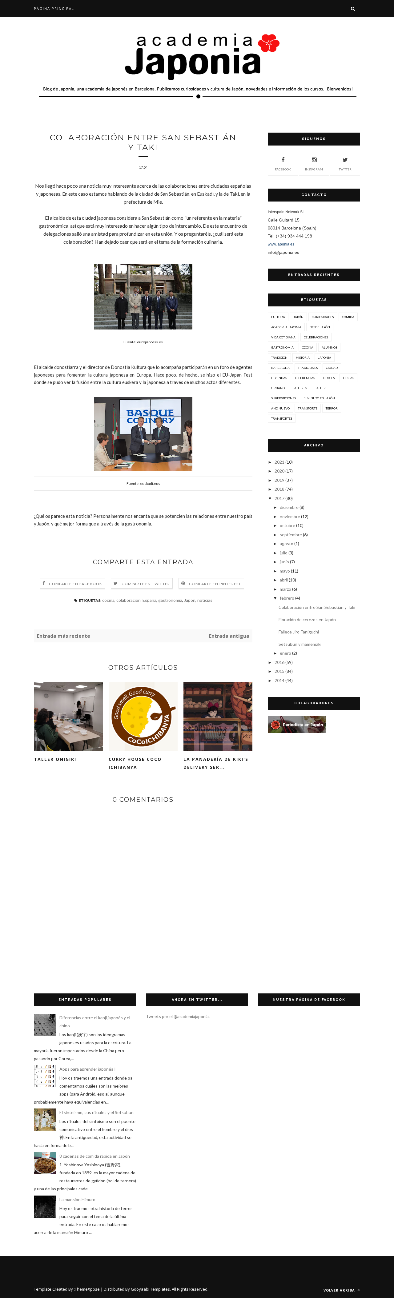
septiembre (291, 534)
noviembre (290, 516)
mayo (285, 570)
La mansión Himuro (77, 1199)
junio (284, 561)
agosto (286, 543)
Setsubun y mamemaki (300, 644)
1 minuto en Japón (319, 398)
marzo (285, 589)
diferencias (305, 378)
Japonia (324, 357)
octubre (287, 525)
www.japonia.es (281, 244)
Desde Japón (320, 327)
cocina (108, 600)
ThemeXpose (87, 1289)
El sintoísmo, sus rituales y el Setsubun (96, 1112)
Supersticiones (283, 398)
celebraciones (316, 337)
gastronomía (170, 600)
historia (303, 357)
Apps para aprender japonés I (87, 1069)
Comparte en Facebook (75, 583)
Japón (189, 600)
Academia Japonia (286, 327)
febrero (287, 598)
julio (283, 552)
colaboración (128, 600)
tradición (279, 357)
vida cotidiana (283, 337)
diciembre (289, 507)
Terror (332, 408)
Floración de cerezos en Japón (307, 619)
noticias (204, 600)
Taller (320, 388)
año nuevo (280, 408)
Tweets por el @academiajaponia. (178, 1016)
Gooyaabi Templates (150, 1289)
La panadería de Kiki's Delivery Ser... (215, 763)
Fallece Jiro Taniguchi (299, 631)
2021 (279, 462)
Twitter (345, 169)
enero (285, 653)
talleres (300, 388)
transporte (307, 408)
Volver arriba (340, 1290)
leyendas (279, 378)
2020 (279, 470)
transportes (281, 418)
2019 (279, 480)
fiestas (348, 378)
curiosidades (323, 317)
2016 (279, 662)
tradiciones (308, 367)
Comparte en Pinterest (215, 583)
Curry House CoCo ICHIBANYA (135, 763)
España (149, 600)
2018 (279, 489)
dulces (329, 378)
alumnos (329, 347)
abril (284, 579)
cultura (278, 317)
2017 (279, 498)
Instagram (314, 169)
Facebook (283, 169)
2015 (279, 671)
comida (348, 317)
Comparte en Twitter (146, 583)
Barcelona (280, 367)
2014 (279, 680)
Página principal (54, 8)
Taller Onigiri (55, 759)
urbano (278, 388)
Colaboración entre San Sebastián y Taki (317, 607)
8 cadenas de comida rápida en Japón (94, 1156)
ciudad (332, 367)
